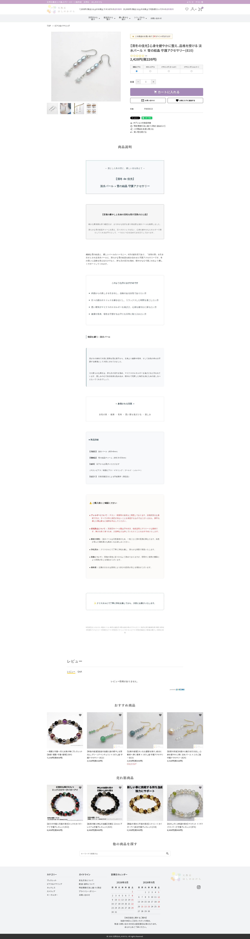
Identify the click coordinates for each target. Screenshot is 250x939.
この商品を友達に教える (142, 129)
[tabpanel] (86, 66)
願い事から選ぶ (123, 18)
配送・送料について (87, 884)
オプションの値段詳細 (140, 122)
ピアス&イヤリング (54, 884)
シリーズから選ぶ (139, 18)
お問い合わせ (156, 18)
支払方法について (86, 880)
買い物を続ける (138, 132)
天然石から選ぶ (93, 18)
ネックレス (51, 887)
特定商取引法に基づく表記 (90, 887)
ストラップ (51, 891)
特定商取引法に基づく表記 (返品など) (147, 126)
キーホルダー (52, 895)
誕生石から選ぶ (108, 18)
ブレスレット (52, 880)
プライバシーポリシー (87, 891)
